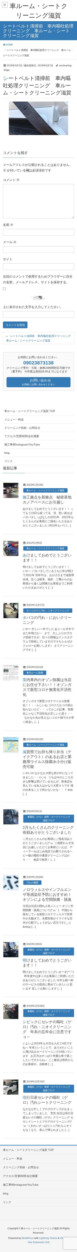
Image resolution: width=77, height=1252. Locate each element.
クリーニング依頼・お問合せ (22, 427)
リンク (8, 461)
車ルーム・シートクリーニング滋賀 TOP (29, 411)
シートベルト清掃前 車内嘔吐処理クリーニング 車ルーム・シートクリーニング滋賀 (39, 338)
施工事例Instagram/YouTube (22, 444)
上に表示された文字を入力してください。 (33, 307)
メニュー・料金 (14, 419)
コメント (11, 180)
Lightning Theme (48, 1238)
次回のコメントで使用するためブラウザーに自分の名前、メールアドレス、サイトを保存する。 (37, 279)
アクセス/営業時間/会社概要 (21, 436)
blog (7, 452)
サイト (7, 259)
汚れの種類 (32, 882)
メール (9, 242)
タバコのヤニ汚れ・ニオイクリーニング (47, 610)
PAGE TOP (71, 1210)
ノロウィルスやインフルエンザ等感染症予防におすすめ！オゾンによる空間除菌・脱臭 (47, 895)
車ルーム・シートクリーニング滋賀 (45, 490)
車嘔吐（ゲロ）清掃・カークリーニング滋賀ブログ (48, 818)
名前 (8, 224)
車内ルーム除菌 (34, 672)
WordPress (28, 1238)
